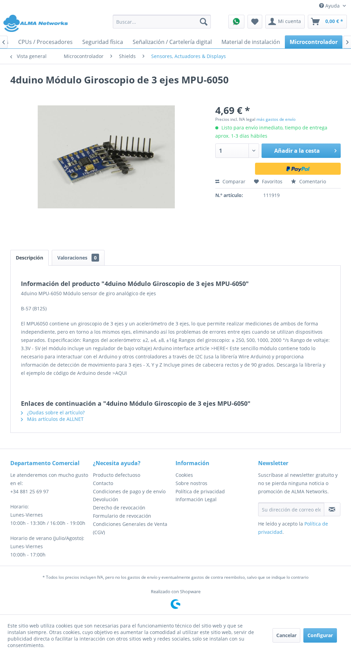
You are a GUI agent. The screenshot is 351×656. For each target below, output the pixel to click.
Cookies (184, 475)
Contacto (103, 483)
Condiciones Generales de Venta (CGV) (130, 528)
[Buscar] (203, 21)
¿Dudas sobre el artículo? (55, 412)
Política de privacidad (200, 491)
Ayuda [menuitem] (332, 5)
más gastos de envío (275, 119)
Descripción (29, 257)
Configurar (320, 635)
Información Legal (196, 499)
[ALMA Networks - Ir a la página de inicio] (35, 23)
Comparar (233, 181)
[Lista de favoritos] (254, 21)
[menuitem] (162, 21)
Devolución (105, 499)
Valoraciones (77, 257)
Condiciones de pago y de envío (129, 491)
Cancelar (286, 635)
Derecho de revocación (119, 507)
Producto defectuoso (116, 475)
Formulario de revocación (122, 516)
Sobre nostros (191, 483)
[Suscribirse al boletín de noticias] (332, 509)
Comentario (312, 181)
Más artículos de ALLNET (55, 419)
